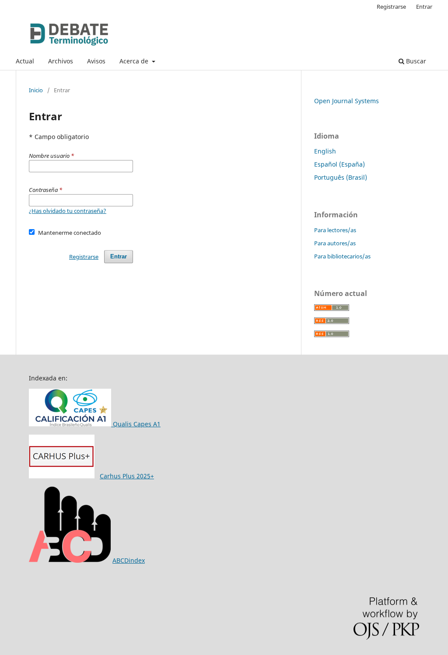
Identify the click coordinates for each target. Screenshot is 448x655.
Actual (25, 61)
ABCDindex (128, 560)
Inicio (36, 90)
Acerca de (134, 61)
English (325, 151)
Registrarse (391, 6)
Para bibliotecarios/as (342, 256)
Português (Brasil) (340, 177)
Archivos (60, 61)
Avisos (96, 61)
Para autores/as (335, 243)
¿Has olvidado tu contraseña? (67, 211)
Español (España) (339, 164)
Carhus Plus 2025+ (127, 476)
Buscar (415, 61)
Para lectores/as (335, 230)
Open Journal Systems (346, 101)
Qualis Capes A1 (136, 424)
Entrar (424, 6)
